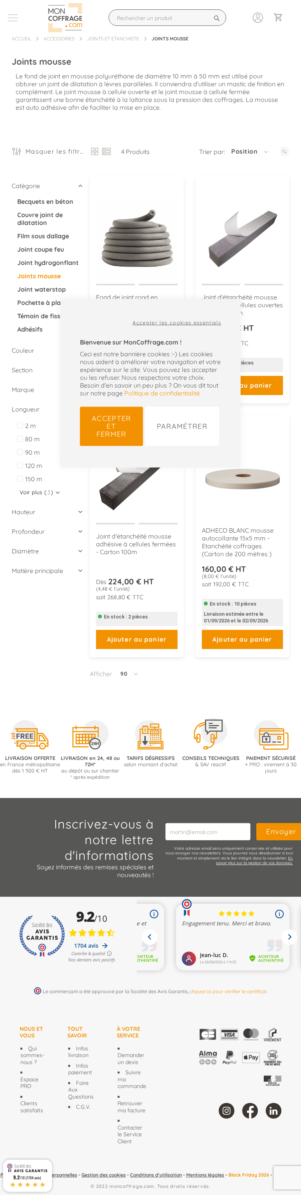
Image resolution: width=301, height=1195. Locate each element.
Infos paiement (80, 1069)
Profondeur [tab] (28, 531)
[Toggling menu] (13, 18)
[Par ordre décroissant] (284, 151)
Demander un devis (131, 1059)
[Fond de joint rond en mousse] (136, 231)
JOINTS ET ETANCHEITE (113, 39)
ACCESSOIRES (59, 39)
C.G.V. (83, 1106)
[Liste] (106, 151)
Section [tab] (22, 370)
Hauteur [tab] (23, 512)
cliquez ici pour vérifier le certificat (228, 991)
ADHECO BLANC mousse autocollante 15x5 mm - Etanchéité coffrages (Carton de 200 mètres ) (238, 542)
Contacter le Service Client (130, 1134)
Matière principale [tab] (37, 571)
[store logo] (67, 17)
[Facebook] (250, 1111)
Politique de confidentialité (162, 393)
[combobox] (167, 17)
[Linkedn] (273, 1111)
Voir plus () (36, 492)
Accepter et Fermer (111, 425)
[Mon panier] (281, 18)
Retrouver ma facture (131, 1107)
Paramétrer (182, 425)
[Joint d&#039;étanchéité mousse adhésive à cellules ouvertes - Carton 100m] (242, 231)
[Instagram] (226, 1111)
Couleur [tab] (23, 350)
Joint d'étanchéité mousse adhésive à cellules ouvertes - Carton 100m (242, 305)
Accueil (21, 39)
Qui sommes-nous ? (32, 1055)
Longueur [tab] (26, 409)
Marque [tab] (23, 389)
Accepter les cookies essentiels (176, 322)
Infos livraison (78, 1052)
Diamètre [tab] (25, 551)
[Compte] (258, 17)
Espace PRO (29, 1083)
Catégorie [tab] (26, 186)
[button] (250, 152)
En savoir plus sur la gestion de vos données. (254, 861)
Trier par (211, 152)
